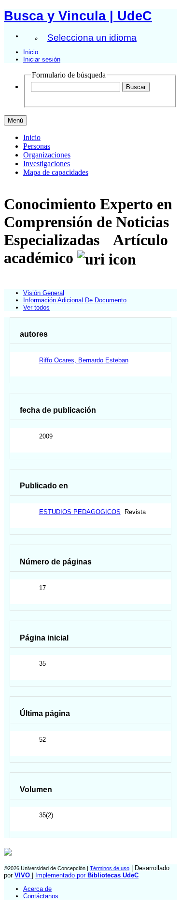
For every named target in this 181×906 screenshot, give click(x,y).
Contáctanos (40, 896)
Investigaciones (46, 163)
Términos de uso (109, 868)
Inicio (30, 52)
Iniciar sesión (41, 59)
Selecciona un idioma (92, 37)
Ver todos (36, 307)
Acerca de (37, 888)
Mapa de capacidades (55, 172)
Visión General (43, 293)
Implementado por (87, 875)
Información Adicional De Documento (74, 300)
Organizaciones (46, 155)
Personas (36, 146)
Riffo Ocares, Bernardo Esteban (83, 360)
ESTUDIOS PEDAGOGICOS (80, 511)
